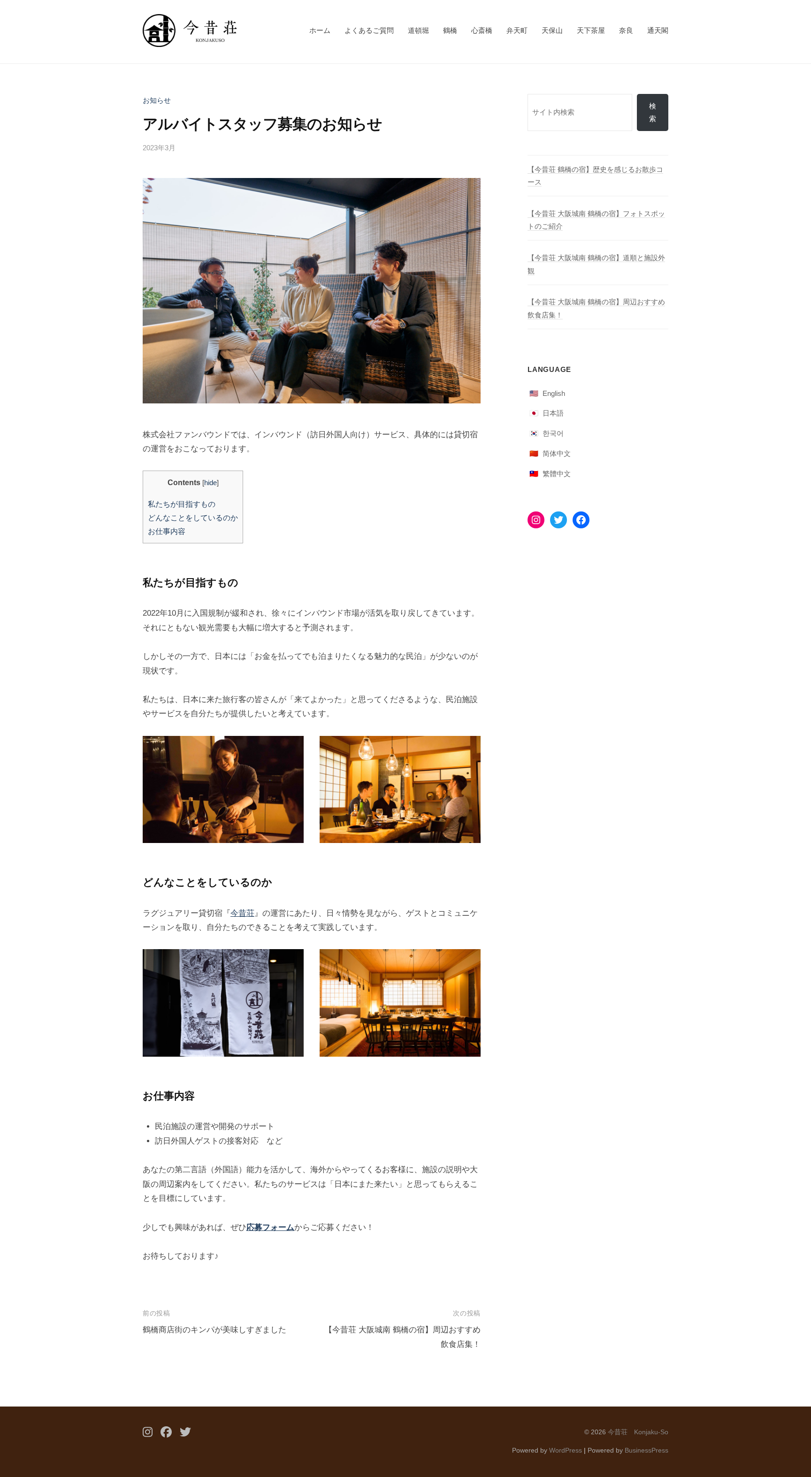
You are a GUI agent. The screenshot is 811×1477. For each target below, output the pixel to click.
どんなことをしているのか (193, 517)
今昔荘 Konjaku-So (638, 1432)
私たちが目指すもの (181, 504)
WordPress (565, 1450)
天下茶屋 (591, 30)
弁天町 (517, 30)
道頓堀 (418, 30)
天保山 (552, 30)
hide (210, 483)
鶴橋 (450, 30)
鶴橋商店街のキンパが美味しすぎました (214, 1329)
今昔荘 (242, 913)
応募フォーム (270, 1227)
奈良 (626, 30)
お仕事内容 (166, 531)
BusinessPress (646, 1450)
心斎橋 (481, 30)
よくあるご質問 (369, 30)
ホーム (319, 30)
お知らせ (157, 100)
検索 (652, 112)
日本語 (553, 413)
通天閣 (657, 30)
